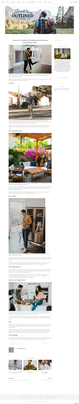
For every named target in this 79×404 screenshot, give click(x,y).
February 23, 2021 (14, 343)
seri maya (40, 183)
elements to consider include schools (34, 275)
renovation (21, 317)
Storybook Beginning (44, 372)
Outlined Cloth (21, 348)
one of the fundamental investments (29, 74)
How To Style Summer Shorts (46, 380)
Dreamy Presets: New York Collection (15, 372)
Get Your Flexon (30, 372)
